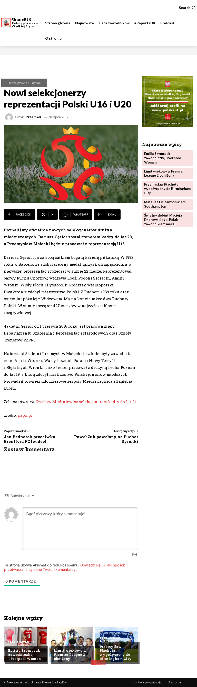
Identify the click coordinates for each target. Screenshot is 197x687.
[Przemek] (9, 117)
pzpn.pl (25, 415)
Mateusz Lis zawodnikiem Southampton (164, 204)
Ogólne (36, 83)
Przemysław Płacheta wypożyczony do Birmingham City (116, 652)
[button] (187, 7)
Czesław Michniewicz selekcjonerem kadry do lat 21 (86, 401)
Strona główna (17, 83)
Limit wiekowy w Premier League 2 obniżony (70, 654)
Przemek (33, 117)
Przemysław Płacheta (110, 640)
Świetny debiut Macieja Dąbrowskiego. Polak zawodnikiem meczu (163, 219)
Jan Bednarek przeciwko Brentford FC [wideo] (29, 439)
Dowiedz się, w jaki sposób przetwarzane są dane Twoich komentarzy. (64, 567)
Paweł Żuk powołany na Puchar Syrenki (106, 439)
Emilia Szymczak (22, 642)
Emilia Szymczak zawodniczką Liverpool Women (24, 654)
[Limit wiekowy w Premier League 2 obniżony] (71, 644)
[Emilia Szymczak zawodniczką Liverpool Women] (25, 644)
